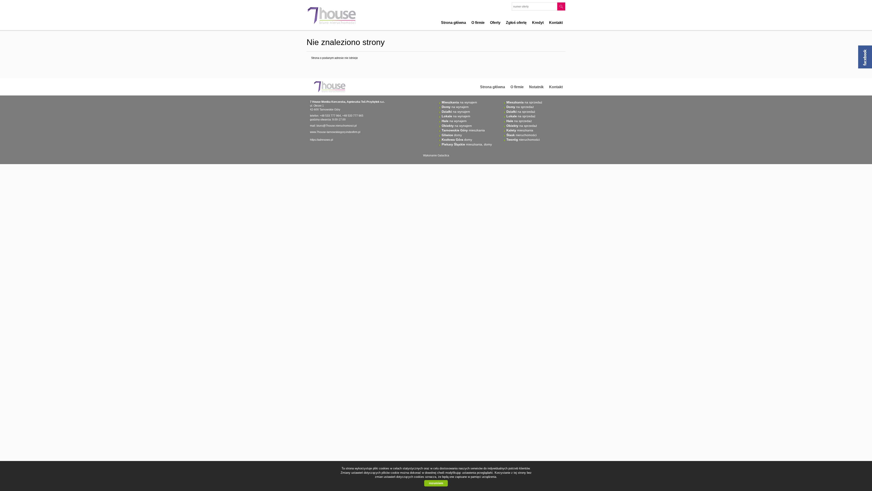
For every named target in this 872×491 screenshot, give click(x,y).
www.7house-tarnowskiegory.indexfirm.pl (335, 132)
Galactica (443, 155)
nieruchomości (521, 135)
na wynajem (459, 102)
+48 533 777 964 (330, 115)
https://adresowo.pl (321, 139)
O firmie (478, 23)
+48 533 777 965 (352, 115)
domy (452, 135)
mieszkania (463, 130)
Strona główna (453, 23)
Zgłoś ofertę (516, 23)
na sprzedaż (524, 102)
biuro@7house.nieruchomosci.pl (337, 125)
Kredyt (538, 23)
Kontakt (556, 23)
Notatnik (536, 87)
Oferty (495, 23)
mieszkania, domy (467, 144)
